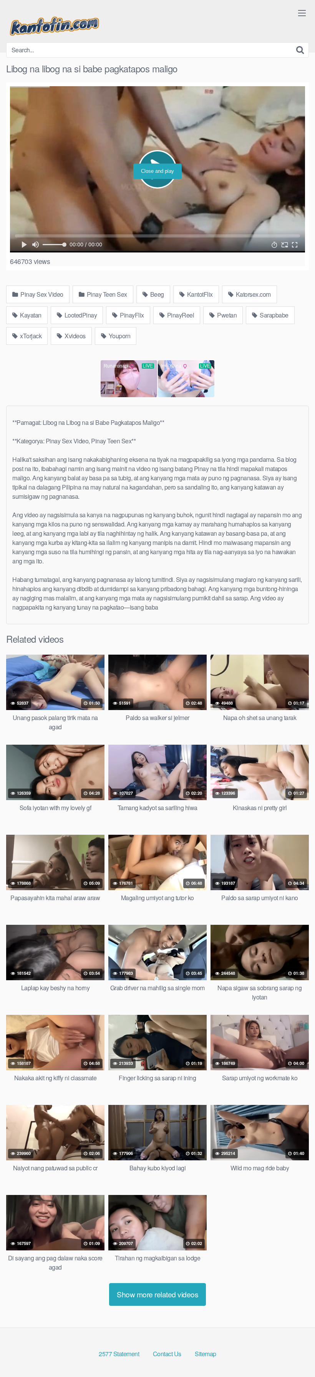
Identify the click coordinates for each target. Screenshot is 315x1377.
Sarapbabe (273, 315)
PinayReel (180, 315)
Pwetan (226, 315)
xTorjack (30, 335)
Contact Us (167, 1353)
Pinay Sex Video (41, 294)
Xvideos (74, 335)
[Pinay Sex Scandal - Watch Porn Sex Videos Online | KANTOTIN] (54, 24)
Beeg (156, 294)
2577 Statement (119, 1353)
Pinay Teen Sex (106, 294)
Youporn (118, 335)
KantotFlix (199, 294)
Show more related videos (157, 1294)
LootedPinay (80, 315)
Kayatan (30, 315)
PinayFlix (131, 315)
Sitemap (205, 1353)
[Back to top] (294, 1352)
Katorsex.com (252, 294)
